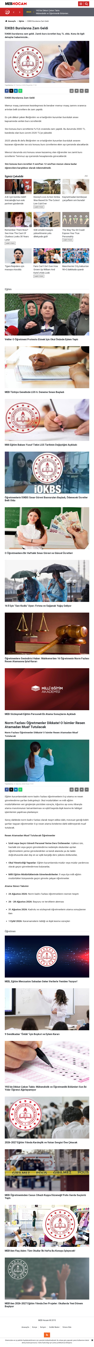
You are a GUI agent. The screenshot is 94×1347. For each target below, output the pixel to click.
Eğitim (21, 21)
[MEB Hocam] (16, 3)
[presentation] (14, 12)
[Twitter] (11, 91)
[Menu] (81, 4)
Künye (34, 1327)
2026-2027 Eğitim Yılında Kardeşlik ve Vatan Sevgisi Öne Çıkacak (52, 12)
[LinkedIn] (16, 91)
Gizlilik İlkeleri (54, 1327)
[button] (77, 91)
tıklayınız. (69, 1343)
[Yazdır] (72, 91)
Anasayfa (12, 21)
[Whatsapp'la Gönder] (20, 91)
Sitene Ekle (67, 1327)
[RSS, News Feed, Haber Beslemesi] (47, 1335)
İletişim (43, 1327)
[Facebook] (7, 91)
